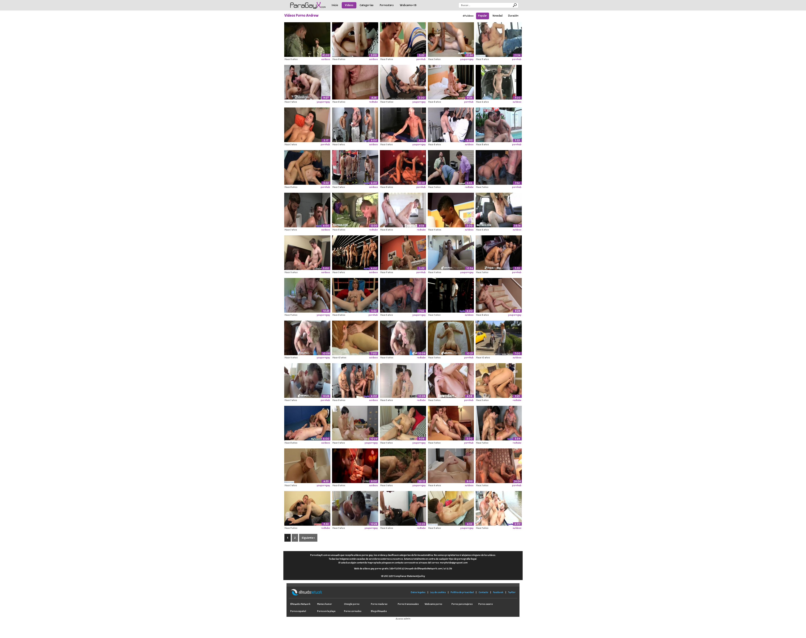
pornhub (421, 59)
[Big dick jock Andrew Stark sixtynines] (307, 422)
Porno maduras (379, 604)
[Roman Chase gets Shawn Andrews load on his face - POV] (451, 252)
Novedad (497, 15)
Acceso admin (403, 618)
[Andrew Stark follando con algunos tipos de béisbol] (451, 124)
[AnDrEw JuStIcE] (307, 39)
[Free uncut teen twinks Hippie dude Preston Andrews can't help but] (499, 337)
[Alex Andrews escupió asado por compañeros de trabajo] (355, 379)
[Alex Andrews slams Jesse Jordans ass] (307, 507)
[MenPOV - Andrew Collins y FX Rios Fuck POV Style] (451, 337)
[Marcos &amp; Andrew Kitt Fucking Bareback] (499, 39)
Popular (482, 15)
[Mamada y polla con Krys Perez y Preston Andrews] (355, 465)
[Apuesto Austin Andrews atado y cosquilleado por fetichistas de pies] (403, 507)
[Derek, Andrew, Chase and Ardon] (403, 81)
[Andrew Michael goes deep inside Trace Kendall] (307, 337)
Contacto (483, 592)
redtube (373, 101)
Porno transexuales (408, 604)
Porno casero (485, 604)
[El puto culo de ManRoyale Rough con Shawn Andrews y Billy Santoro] (307, 81)
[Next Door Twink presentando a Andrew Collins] (499, 294)
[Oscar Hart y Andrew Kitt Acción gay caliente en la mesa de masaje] (355, 422)
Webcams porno (433, 604)
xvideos (325, 59)
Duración (513, 15)
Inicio (335, 5)
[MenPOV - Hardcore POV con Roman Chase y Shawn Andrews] (307, 379)
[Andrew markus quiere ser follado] (307, 124)
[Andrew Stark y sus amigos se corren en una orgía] (355, 252)
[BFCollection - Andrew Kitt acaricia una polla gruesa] (451, 507)
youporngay (467, 59)
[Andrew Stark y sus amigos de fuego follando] (355, 166)
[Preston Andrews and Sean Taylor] (403, 39)
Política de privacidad (462, 592)
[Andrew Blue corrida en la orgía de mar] (499, 507)
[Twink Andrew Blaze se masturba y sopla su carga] (499, 81)
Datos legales (418, 592)
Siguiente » (308, 538)
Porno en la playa (326, 611)
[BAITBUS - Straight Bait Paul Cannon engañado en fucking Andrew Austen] (355, 209)
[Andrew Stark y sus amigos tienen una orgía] (307, 209)
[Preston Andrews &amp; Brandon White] (403, 252)
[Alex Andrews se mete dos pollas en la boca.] (355, 124)
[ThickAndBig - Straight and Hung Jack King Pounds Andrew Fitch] (499, 252)
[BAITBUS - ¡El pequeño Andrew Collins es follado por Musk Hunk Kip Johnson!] (499, 209)
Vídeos (349, 5)
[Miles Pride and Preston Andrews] (307, 166)
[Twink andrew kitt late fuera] (451, 465)
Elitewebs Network (300, 604)
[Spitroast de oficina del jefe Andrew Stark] (451, 166)
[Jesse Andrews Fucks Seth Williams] (355, 39)
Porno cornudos (352, 611)
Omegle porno (352, 604)
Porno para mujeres (462, 604)
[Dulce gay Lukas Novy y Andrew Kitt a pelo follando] (403, 465)
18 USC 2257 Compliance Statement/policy (403, 576)
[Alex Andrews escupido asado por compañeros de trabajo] (499, 422)
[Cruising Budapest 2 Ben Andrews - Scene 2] (403, 166)
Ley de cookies (438, 592)
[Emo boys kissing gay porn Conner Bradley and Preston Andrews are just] (355, 337)
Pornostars (387, 5)
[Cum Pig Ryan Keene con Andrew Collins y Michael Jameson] (451, 422)
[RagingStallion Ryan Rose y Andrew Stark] (403, 294)
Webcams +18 (408, 5)
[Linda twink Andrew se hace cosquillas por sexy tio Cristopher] (403, 124)
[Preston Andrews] (355, 294)
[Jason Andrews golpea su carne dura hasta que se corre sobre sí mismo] (403, 422)
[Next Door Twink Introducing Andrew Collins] (355, 81)
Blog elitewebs (379, 611)
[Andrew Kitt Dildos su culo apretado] (307, 465)
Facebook (498, 592)
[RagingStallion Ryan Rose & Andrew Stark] (499, 166)
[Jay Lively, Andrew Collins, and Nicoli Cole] (499, 124)
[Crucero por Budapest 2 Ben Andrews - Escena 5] (499, 465)
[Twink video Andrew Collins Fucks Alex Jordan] (307, 252)
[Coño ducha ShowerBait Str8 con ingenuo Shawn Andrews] (403, 209)
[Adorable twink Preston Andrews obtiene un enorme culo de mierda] (451, 81)
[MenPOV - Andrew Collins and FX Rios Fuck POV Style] (307, 294)
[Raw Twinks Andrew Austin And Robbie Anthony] (451, 209)
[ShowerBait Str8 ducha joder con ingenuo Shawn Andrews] (451, 379)
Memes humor (324, 604)
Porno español (298, 611)
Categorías (366, 5)
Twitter (512, 592)
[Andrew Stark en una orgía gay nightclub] (451, 294)
